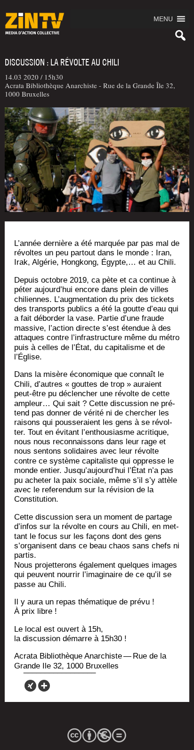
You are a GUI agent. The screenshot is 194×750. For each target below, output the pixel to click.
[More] (44, 686)
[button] (163, 18)
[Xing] (30, 686)
